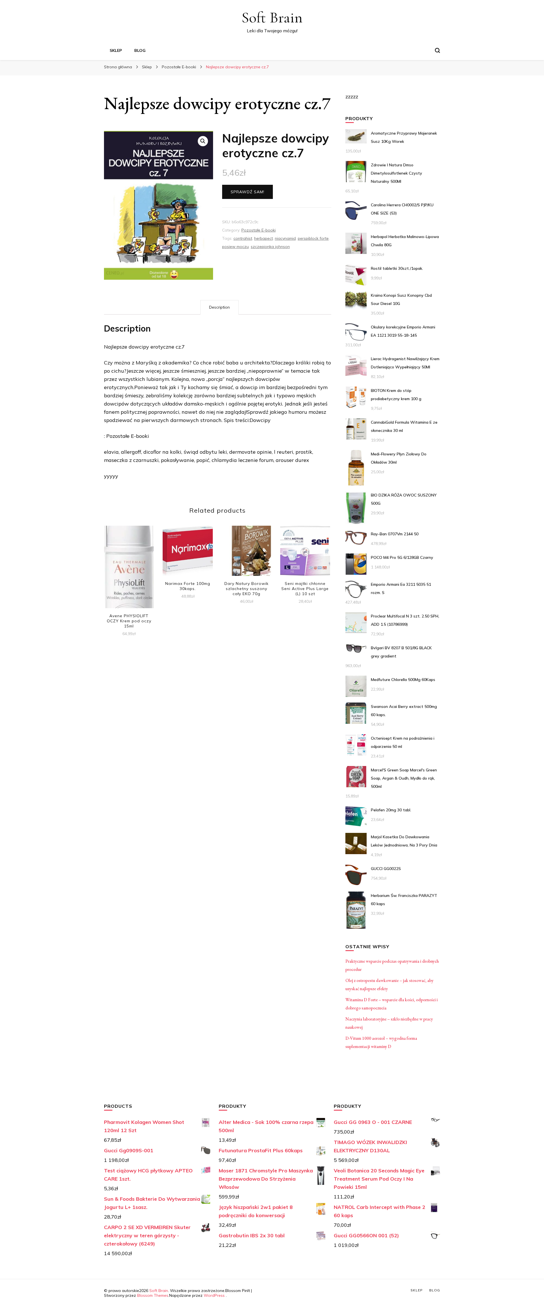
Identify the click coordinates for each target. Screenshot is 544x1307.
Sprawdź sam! (247, 191)
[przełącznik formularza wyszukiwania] (437, 50)
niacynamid (285, 238)
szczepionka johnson (270, 246)
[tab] (219, 307)
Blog (140, 50)
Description (219, 307)
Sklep (116, 50)
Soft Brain (272, 17)
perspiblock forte (313, 238)
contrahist (242, 238)
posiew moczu (235, 246)
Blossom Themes (152, 1295)
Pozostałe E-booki (258, 230)
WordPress (214, 1295)
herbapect (263, 238)
